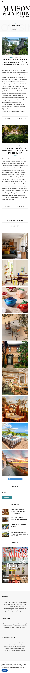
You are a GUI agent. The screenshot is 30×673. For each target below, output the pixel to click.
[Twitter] (21, 118)
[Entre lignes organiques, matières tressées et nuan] (15, 327)
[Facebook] (19, 118)
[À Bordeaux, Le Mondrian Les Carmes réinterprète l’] (15, 409)
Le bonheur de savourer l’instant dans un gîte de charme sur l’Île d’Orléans (15, 62)
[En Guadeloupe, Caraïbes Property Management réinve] (15, 436)
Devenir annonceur (15, 654)
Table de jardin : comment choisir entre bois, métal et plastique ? (19, 534)
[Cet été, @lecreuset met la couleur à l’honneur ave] (15, 300)
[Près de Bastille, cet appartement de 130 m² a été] (15, 246)
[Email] (25, 118)
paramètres (21, 667)
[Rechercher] (21, 2)
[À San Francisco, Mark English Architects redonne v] (15, 354)
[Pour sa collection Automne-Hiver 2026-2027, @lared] (15, 273)
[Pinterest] (23, 118)
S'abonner (15, 631)
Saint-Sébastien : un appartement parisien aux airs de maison (19, 519)
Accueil (14, 29)
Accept (4, 670)
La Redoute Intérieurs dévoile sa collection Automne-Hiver (18, 511)
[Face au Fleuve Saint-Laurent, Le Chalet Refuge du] (15, 463)
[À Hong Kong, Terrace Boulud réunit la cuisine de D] (15, 381)
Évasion (11, 57)
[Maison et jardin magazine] (16, 12)
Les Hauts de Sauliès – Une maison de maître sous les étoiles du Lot (15, 150)
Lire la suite (8, 118)
